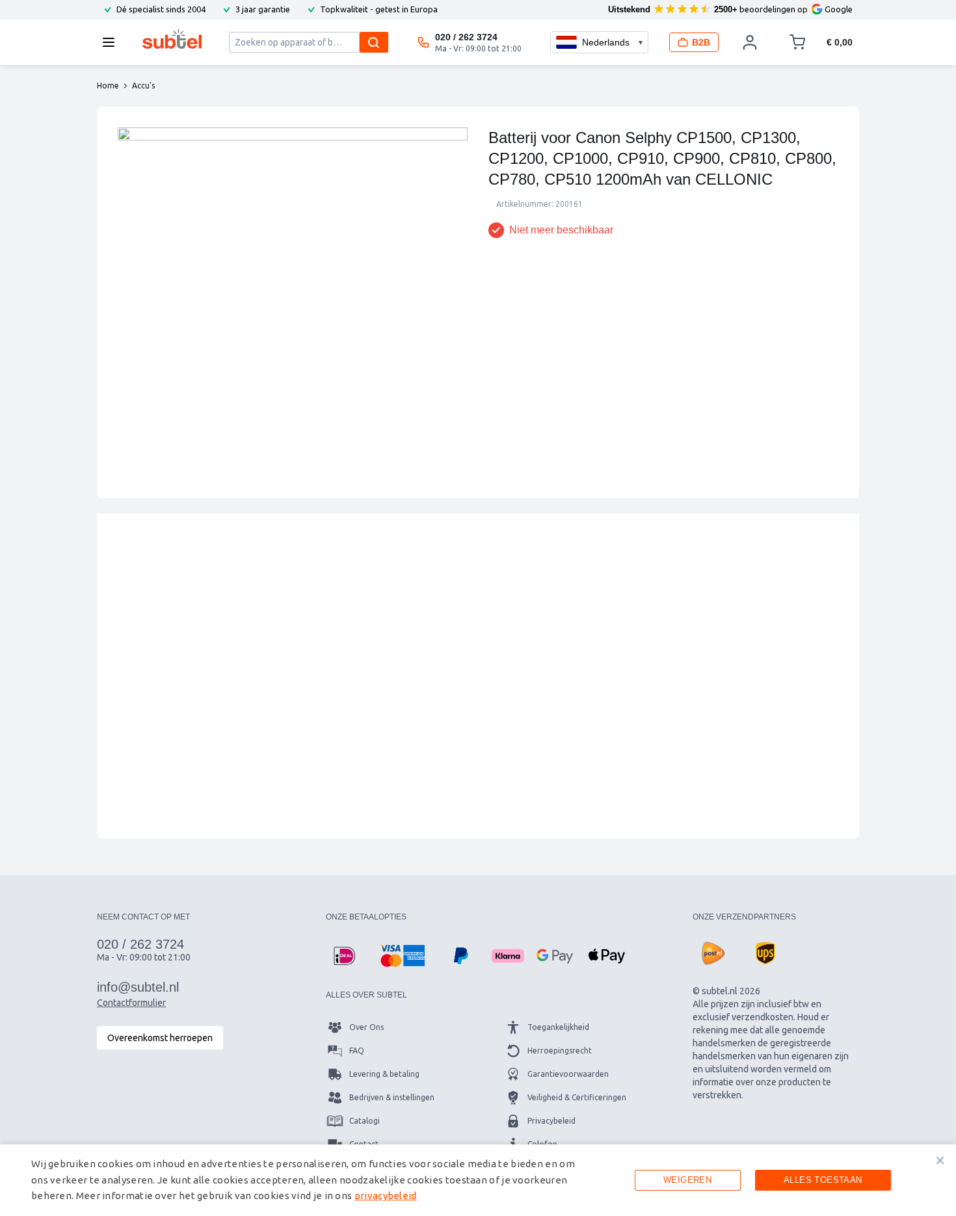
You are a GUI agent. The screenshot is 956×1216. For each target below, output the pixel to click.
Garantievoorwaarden (568, 1074)
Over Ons (366, 1027)
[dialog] (478, 1180)
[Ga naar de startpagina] (172, 39)
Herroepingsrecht (559, 1050)
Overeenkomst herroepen (160, 1038)
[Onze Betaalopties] (344, 956)
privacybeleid (385, 1195)
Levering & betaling (384, 1074)
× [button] (940, 1160)
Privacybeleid (551, 1121)
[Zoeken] (374, 42)
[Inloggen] (749, 42)
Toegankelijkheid (558, 1027)
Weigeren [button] (687, 1180)
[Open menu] (112, 42)
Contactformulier (131, 1003)
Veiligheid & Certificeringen (576, 1097)
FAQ (356, 1050)
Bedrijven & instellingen (391, 1097)
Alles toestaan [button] (823, 1180)
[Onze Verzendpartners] (713, 953)
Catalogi (364, 1121)
